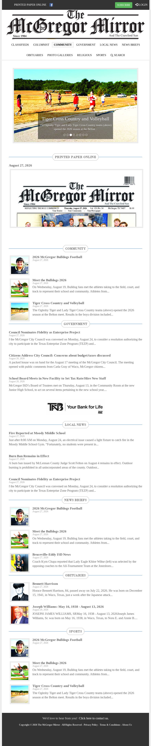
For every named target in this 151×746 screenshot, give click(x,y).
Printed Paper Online (30, 4)
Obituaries (35, 55)
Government (86, 44)
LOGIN (142, 4)
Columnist (41, 44)
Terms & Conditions (110, 724)
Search (119, 55)
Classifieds (20, 44)
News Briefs (131, 44)
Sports (101, 55)
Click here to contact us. (94, 718)
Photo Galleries (60, 55)
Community (63, 44)
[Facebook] (51, 5)
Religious (84, 55)
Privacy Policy (91, 724)
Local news (109, 44)
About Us (127, 724)
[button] (22, 105)
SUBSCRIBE (123, 5)
